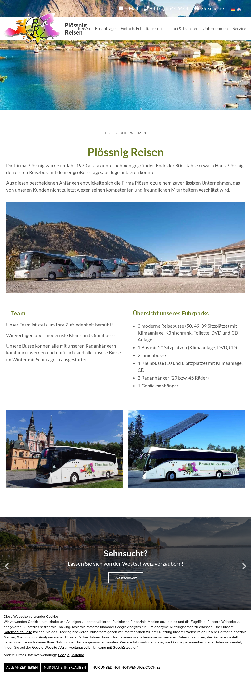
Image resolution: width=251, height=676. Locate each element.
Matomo (77, 655)
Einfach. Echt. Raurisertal (143, 28)
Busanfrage (105, 28)
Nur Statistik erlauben (65, 667)
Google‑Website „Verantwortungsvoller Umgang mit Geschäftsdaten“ (85, 647)
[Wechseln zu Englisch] (238, 8)
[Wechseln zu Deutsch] (232, 8)
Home (109, 133)
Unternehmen (215, 28)
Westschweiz (125, 577)
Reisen (84, 28)
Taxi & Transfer (184, 28)
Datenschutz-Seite (18, 632)
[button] (6, 566)
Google (63, 655)
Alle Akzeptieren (22, 667)
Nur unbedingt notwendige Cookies (126, 667)
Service (239, 28)
